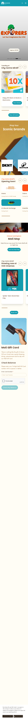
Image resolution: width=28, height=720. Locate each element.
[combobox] (22, 3)
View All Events (14, 115)
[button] (18, 716)
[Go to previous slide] (20, 67)
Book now (14, 312)
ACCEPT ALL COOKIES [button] (8, 716)
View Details (17, 103)
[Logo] (5, 3)
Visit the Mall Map (14, 249)
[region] (14, 33)
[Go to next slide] (25, 67)
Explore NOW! (14, 50)
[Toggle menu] (26, 3)
